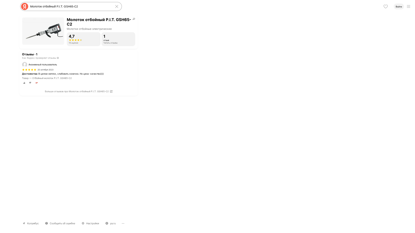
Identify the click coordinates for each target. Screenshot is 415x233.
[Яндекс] (24, 6)
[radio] (24, 82)
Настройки (92, 223)
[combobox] (70, 6)
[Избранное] (385, 6)
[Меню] (408, 6)
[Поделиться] (134, 18)
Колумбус (33, 223)
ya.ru (113, 223)
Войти (399, 6)
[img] (29, 69)
